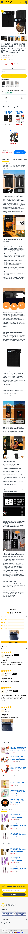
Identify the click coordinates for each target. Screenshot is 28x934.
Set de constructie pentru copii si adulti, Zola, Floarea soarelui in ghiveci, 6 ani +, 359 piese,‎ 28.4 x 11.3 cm (17, 782)
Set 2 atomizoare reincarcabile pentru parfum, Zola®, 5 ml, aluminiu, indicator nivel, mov (18, 816)
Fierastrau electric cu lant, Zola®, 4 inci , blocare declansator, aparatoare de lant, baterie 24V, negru (14, 131)
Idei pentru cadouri (8, 776)
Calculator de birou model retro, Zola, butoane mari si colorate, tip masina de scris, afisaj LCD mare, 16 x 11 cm (18, 792)
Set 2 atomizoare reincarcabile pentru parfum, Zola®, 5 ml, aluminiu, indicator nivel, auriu (18, 825)
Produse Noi (5, 843)
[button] (4, 59)
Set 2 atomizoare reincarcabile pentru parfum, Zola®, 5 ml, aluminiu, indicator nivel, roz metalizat (18, 835)
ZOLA (10, 930)
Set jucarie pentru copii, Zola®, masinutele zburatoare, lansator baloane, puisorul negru (18, 767)
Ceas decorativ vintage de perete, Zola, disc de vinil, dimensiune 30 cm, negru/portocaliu (17, 801)
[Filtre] (2, 647)
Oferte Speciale (6, 809)
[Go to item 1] (14, 635)
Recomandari (5, 742)
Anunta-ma (14, 75)
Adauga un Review (14, 642)
